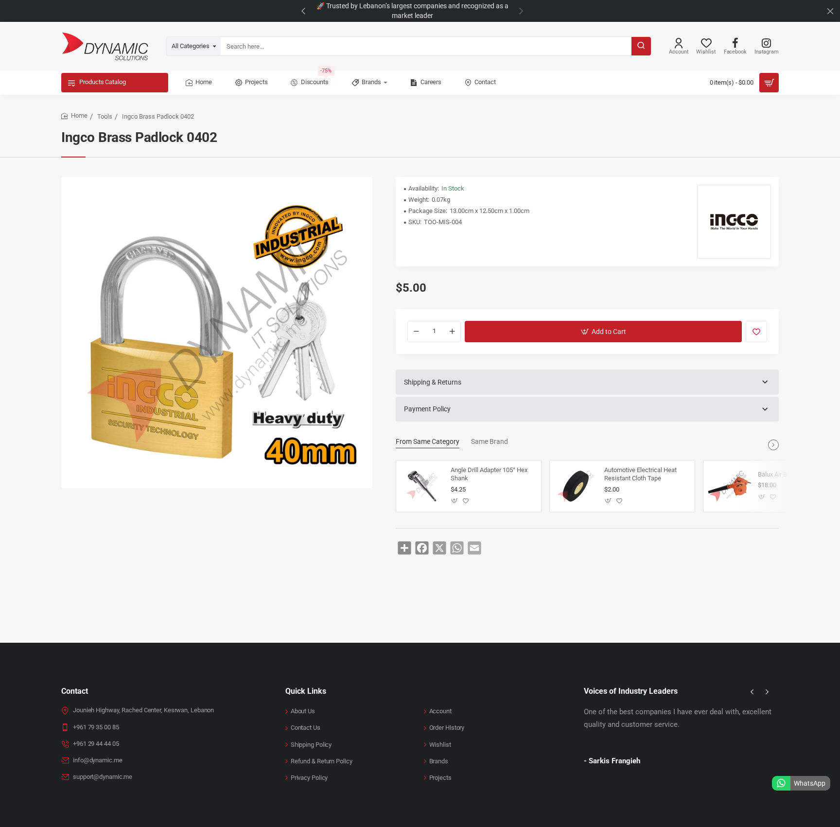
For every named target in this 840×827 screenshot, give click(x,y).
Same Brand (489, 441)
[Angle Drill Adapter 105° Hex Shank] (422, 486)
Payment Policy (427, 409)
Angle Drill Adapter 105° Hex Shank (489, 474)
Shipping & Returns (432, 382)
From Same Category (427, 441)
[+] (452, 331)
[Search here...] (641, 46)
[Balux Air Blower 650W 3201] (729, 486)
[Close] (830, 11)
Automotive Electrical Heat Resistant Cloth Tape (640, 474)
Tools (104, 116)
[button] (303, 11)
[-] (416, 331)
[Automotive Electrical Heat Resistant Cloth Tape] (575, 486)
